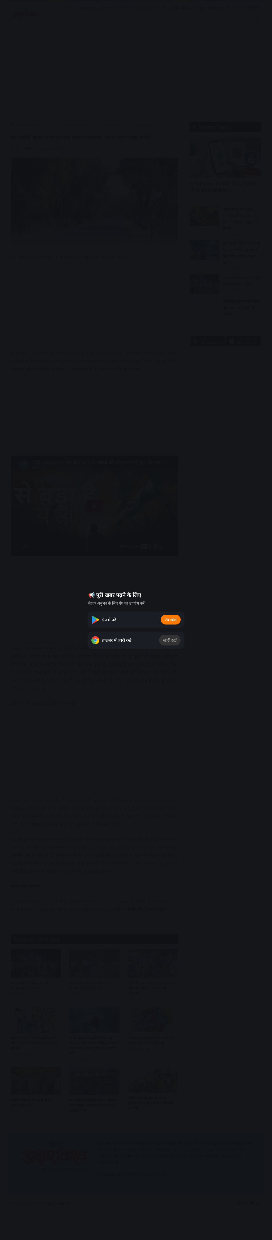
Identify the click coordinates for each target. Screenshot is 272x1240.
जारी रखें (170, 640)
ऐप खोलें (171, 619)
